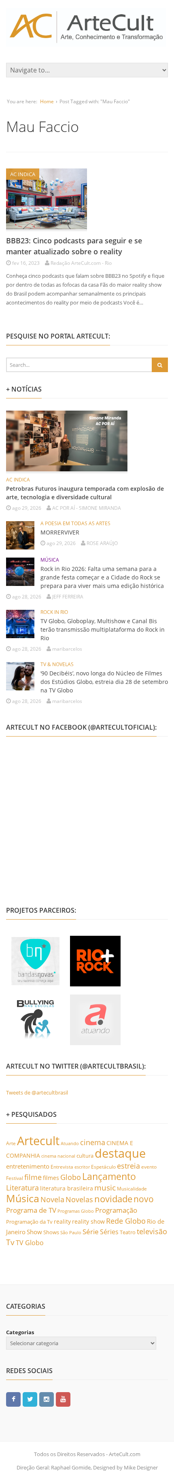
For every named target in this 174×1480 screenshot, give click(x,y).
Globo (70, 1177)
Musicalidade (132, 1188)
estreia (128, 1166)
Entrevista (62, 1166)
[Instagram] (46, 1399)
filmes (51, 1178)
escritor (82, 1167)
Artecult (38, 1141)
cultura (84, 1155)
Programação (116, 1210)
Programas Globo (75, 1211)
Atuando (70, 1143)
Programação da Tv (29, 1221)
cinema (92, 1142)
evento (149, 1166)
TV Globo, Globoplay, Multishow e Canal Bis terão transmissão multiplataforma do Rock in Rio (102, 629)
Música (22, 1198)
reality (62, 1221)
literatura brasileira (66, 1188)
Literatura (22, 1187)
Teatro (128, 1232)
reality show (88, 1221)
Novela (52, 1199)
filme (33, 1177)
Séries (109, 1231)
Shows (51, 1232)
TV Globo (30, 1242)
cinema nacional (58, 1156)
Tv (10, 1242)
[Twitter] (30, 1399)
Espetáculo (103, 1167)
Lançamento (109, 1176)
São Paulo (70, 1232)
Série (91, 1231)
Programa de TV (31, 1210)
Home (47, 101)
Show (34, 1231)
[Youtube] (63, 1399)
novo (144, 1199)
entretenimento (27, 1166)
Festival (14, 1178)
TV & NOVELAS (57, 664)
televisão (152, 1231)
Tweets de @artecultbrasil (37, 1092)
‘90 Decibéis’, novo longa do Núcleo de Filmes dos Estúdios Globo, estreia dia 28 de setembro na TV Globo (104, 681)
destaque (120, 1153)
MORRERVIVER (59, 532)
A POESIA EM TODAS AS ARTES (75, 523)
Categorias (20, 1332)
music (105, 1187)
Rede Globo (126, 1221)
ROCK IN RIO (54, 612)
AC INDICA (22, 174)
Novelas (79, 1199)
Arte (11, 1143)
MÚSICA (49, 559)
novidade (113, 1199)
